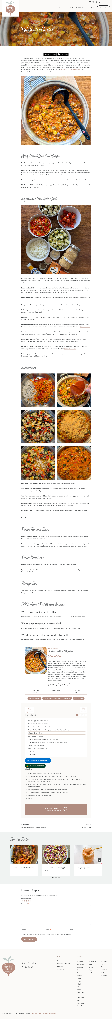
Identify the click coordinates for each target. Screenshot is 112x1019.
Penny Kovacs (53, 648)
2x (80, 715)
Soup (78, 1000)
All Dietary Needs (104, 963)
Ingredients (29, 712)
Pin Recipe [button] (65, 685)
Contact (91, 8)
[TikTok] (99, 1)
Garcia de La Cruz (70, 349)
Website (72, 929)
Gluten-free (38, 25)
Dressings (80, 975)
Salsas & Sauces (80, 988)
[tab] (52, 877)
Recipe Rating (26, 899)
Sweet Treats (81, 1006)
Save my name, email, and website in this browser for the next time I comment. (47, 934)
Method (83, 712)
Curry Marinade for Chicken (24, 868)
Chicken (91, 967)
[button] (49, 655)
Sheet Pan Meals (80, 994)
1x (77, 715)
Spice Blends (81, 1003)
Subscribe (103, 8)
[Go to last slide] (12, 860)
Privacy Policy (36, 1013)
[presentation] (24, 854)
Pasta (79, 981)
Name (24, 929)
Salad (79, 984)
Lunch (45, 25)
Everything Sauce (83, 868)
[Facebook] (90, 1)
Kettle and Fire (85, 327)
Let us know (49, 810)
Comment (25, 904)
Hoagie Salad (86, 826)
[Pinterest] (96, 1)
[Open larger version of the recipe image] (36, 660)
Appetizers (80, 964)
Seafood (91, 973)
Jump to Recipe (51, 54)
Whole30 (64, 25)
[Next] (99, 860)
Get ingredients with (34, 760)
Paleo (50, 25)
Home (53, 8)
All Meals (80, 961)
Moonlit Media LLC (49, 1013)
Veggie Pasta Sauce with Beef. (70, 69)
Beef (90, 964)
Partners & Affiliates (77, 8)
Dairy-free (24, 25)
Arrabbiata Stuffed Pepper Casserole (33, 826)
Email (48, 929)
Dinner (31, 25)
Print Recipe (64, 54)
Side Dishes (56, 25)
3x (83, 715)
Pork (90, 970)
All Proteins (92, 961)
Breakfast (80, 967)
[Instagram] (93, 1)
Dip (78, 973)
